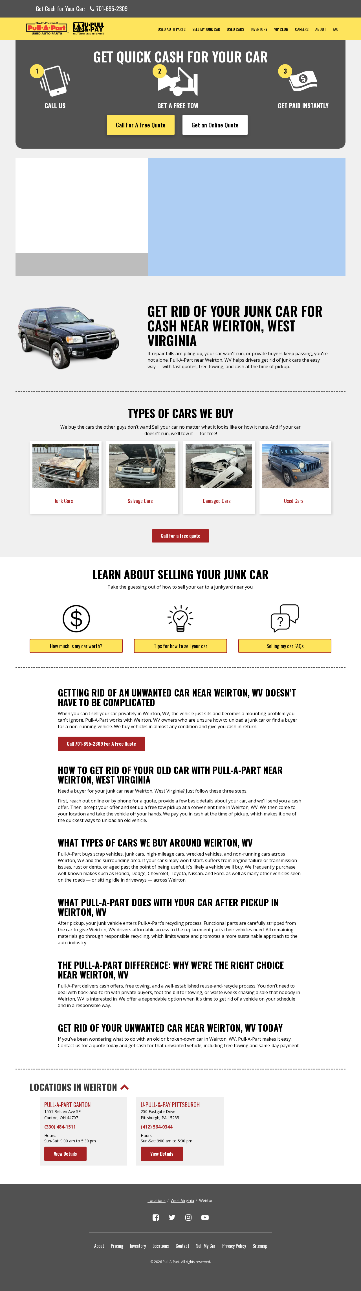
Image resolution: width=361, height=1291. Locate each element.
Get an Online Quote (215, 124)
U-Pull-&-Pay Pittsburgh (170, 1104)
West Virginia (182, 1200)
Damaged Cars (217, 500)
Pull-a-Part (85, 28)
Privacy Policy (234, 1245)
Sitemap (260, 1245)
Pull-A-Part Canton (67, 1104)
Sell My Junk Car (206, 29)
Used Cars (235, 29)
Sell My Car (205, 1245)
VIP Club (281, 29)
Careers (302, 29)
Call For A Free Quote (141, 124)
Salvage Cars (141, 500)
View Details (65, 1153)
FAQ (335, 29)
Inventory (259, 29)
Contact (182, 1245)
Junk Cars (64, 500)
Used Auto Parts (172, 29)
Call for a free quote (180, 535)
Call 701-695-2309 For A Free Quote (101, 743)
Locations (157, 1200)
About (320, 29)
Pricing (117, 1245)
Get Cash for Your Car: (81, 8)
